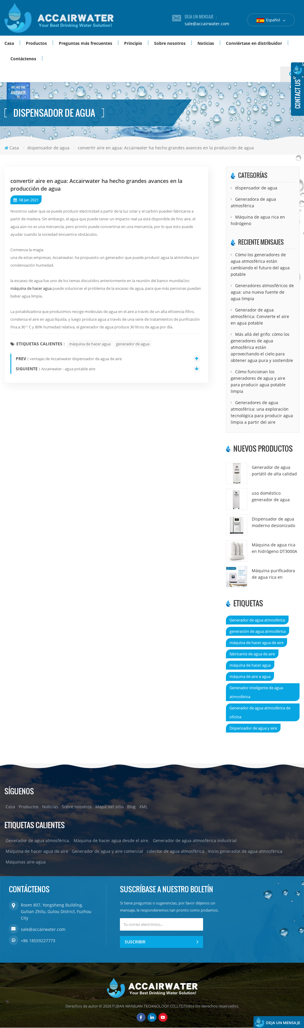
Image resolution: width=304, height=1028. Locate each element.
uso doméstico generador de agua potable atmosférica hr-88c (275, 496)
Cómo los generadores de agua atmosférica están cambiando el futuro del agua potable (260, 264)
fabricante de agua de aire (252, 654)
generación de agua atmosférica (257, 631)
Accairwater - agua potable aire (68, 368)
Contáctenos (23, 58)
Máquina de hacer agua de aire (37, 851)
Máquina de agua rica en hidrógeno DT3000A (274, 548)
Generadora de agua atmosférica (253, 202)
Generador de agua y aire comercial (107, 851)
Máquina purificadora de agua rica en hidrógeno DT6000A (273, 574)
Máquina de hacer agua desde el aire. (111, 840)
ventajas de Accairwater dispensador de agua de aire (76, 358)
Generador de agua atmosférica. (38, 840)
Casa (9, 43)
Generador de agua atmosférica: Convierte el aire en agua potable (260, 316)
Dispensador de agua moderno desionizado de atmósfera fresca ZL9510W (273, 522)
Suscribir (135, 942)
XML (143, 806)
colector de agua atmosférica (175, 851)
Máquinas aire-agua (26, 862)
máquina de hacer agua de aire (256, 642)
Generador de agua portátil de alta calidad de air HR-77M (274, 470)
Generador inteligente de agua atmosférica (256, 692)
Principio (133, 43)
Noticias (205, 43)
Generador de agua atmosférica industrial (195, 840)
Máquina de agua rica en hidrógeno (258, 220)
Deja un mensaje (283, 1022)
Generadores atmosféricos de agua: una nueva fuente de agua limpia (262, 292)
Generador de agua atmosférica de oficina (259, 712)
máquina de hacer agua (31, 288)
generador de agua (132, 344)
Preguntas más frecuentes (85, 43)
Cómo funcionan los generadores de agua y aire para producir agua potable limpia (258, 381)
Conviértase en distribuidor (254, 43)
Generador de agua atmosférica (257, 620)
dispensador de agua (256, 188)
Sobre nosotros (170, 43)
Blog (131, 806)
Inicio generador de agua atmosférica (245, 851)
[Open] (297, 89)
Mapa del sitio (109, 806)
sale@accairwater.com (207, 23)
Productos (36, 43)
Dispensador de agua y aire (253, 728)
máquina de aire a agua (249, 676)
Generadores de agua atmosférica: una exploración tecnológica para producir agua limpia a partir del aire (262, 412)
